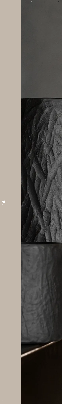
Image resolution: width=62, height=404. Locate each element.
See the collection (3, 204)
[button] (55, 2)
